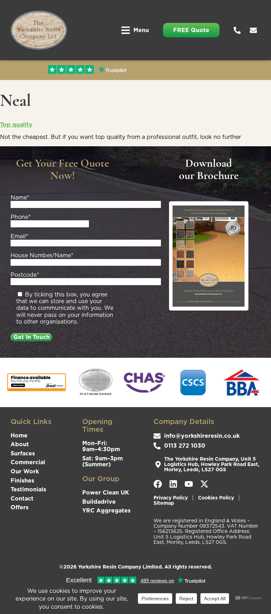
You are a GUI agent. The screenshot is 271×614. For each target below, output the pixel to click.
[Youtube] (189, 484)
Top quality (16, 124)
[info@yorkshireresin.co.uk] (255, 30)
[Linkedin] (173, 484)
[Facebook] (157, 484)
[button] (135, 30)
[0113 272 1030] (239, 30)
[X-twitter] (204, 484)
